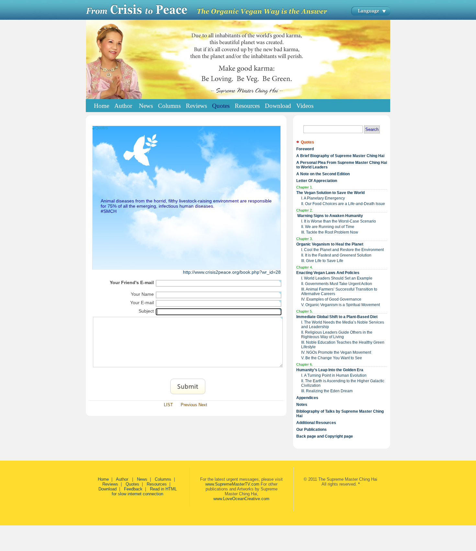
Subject (146, 311)
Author (123, 479)
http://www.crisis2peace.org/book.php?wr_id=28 (232, 272)
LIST (168, 404)
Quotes (132, 484)
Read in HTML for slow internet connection (144, 491)
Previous (189, 404)
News (142, 479)
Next (202, 404)
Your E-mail (142, 302)
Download (107, 489)
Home (101, 105)
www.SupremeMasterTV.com (232, 484)
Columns (163, 479)
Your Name (142, 294)
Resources (157, 484)
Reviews (110, 484)
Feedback (133, 489)
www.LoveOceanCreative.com (241, 498)
